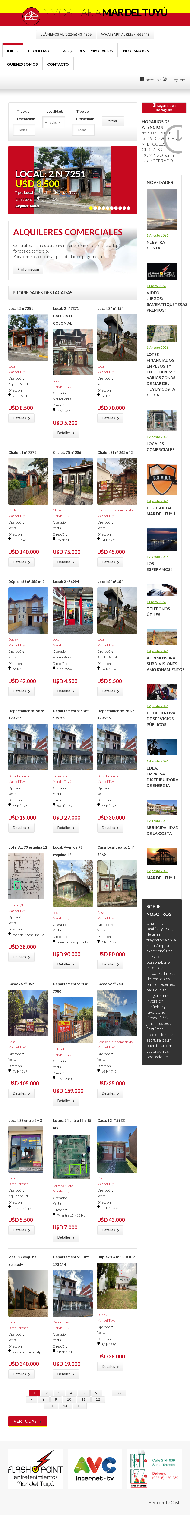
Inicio (13, 50)
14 (65, 1405)
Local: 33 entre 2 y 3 (25, 1120)
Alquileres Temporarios (88, 50)
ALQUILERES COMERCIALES (68, 232)
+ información (28, 269)
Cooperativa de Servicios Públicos (161, 718)
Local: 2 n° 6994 (66, 581)
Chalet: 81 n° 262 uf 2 (115, 452)
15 (79, 1405)
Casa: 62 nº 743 (110, 983)
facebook (152, 79)
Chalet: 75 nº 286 (67, 452)
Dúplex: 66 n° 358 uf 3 (26, 581)
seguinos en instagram (166, 107)
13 (51, 1405)
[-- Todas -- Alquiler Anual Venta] (25, 130)
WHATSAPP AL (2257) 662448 (125, 34)
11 (83, 1399)
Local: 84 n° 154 (110, 581)
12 (98, 1399)
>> (119, 1392)
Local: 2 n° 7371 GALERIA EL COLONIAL (66, 315)
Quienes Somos (22, 64)
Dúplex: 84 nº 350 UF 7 (116, 1257)
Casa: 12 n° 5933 (111, 1120)
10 (69, 1399)
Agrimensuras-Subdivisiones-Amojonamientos (166, 663)
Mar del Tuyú (161, 877)
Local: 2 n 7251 (20, 308)
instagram (176, 79)
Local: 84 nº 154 (110, 308)
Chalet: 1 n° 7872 (22, 452)
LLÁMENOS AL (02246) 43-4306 (66, 34)
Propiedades (41, 50)
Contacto (58, 64)
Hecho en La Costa (165, 1502)
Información (135, 50)
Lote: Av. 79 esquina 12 (27, 847)
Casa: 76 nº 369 (21, 983)
